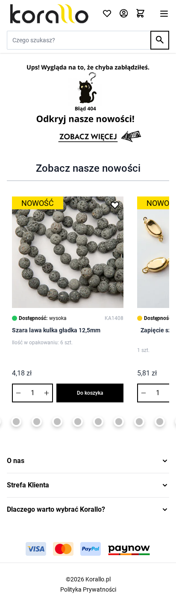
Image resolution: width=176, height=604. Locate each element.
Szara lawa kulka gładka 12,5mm (56, 330)
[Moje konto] (124, 13)
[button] (88, 461)
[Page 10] (118, 421)
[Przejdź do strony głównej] (49, 13)
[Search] (159, 40)
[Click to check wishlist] (107, 13)
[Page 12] (159, 421)
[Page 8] (77, 421)
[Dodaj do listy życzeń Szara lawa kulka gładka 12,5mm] (115, 205)
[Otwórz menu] (164, 14)
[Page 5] (16, 421)
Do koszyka (90, 393)
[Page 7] (57, 421)
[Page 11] (139, 421)
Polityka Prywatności (88, 589)
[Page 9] (98, 421)
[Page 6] (36, 421)
